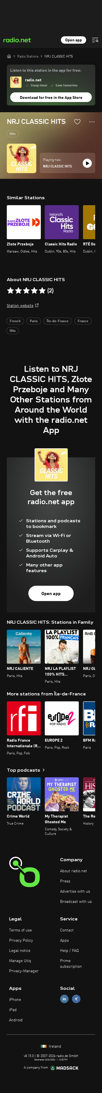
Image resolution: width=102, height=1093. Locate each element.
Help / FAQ (69, 951)
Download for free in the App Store (51, 98)
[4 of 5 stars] (34, 291)
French (15, 321)
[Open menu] (95, 40)
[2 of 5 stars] (18, 291)
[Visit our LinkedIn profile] (64, 999)
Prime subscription (71, 964)
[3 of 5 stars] (26, 291)
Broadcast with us (76, 902)
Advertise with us (75, 891)
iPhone (15, 1000)
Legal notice (19, 951)
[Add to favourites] (77, 121)
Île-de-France (58, 321)
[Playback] (87, 163)
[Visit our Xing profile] (76, 999)
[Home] (9, 56)
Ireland (54, 1047)
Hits (13, 134)
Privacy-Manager (24, 971)
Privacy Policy (21, 941)
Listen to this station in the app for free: (45, 71)
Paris (34, 321)
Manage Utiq (20, 961)
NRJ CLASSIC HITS (57, 166)
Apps (64, 941)
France (83, 321)
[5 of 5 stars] (42, 291)
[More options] (92, 121)
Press (65, 881)
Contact (67, 930)
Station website (20, 306)
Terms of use (20, 930)
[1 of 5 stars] (10, 291)
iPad (13, 1010)
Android (16, 1020)
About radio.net (73, 871)
